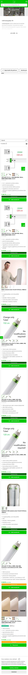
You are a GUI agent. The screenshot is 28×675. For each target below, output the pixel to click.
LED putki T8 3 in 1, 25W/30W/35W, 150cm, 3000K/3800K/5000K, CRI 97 (12, 178)
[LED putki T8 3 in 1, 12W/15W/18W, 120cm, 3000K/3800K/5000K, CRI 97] (14, 216)
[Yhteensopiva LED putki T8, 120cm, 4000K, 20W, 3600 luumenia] (14, 437)
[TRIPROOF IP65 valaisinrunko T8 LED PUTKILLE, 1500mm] (14, 493)
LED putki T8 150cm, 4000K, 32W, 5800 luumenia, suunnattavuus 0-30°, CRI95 (12, 566)
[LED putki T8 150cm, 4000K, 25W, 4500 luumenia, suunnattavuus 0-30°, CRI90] (14, 382)
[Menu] (2, 2)
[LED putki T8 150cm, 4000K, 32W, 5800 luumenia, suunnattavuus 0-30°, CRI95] (14, 548)
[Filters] (1, 337)
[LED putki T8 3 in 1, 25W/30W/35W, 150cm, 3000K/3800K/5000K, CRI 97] (14, 160)
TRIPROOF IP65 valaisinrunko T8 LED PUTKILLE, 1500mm (14, 511)
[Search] (14, 5)
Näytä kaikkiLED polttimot (10, 70)
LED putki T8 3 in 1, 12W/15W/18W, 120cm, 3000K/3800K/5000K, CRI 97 (12, 234)
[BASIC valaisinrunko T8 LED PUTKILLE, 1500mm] (14, 272)
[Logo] (14, 2)
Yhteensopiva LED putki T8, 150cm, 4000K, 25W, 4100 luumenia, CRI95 (14, 344)
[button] (14, 33)
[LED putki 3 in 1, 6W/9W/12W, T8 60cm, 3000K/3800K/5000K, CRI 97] (14, 603)
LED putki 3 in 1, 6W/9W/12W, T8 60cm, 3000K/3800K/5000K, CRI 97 (11, 621)
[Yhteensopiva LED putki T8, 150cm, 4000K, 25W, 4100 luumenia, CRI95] (14, 326)
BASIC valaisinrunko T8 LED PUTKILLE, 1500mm (14, 289)
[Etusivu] (9, 12)
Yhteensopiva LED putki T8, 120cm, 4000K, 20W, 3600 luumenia (14, 455)
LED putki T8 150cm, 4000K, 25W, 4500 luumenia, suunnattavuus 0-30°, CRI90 (12, 400)
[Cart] (26, 2)
